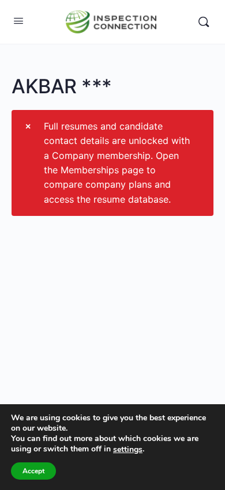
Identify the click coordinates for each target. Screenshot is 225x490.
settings (127, 450)
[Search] (204, 22)
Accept (33, 471)
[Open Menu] (18, 20)
